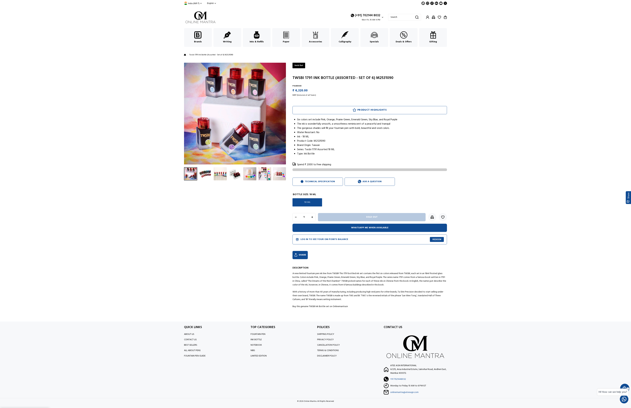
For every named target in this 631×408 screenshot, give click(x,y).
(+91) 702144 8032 (367, 15)
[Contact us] (624, 399)
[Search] (417, 17)
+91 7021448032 (398, 379)
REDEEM (436, 239)
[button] (445, 17)
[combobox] (404, 17)
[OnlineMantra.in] (200, 17)
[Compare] (433, 17)
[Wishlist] (439, 17)
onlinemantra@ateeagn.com (404, 392)
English (210, 3)
